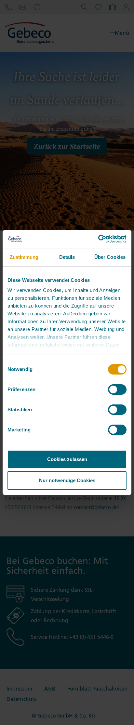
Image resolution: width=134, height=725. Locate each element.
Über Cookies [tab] (110, 257)
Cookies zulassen (67, 459)
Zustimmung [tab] (24, 257)
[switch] (117, 389)
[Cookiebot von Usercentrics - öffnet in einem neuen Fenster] (98, 239)
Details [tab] (67, 257)
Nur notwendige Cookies (67, 480)
